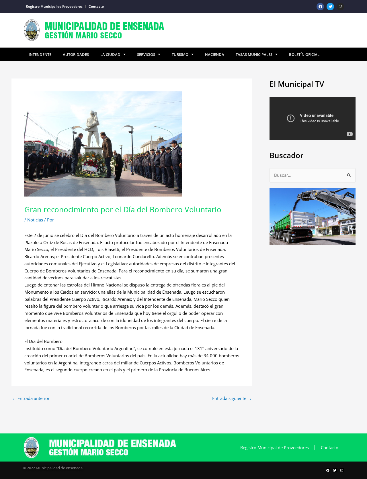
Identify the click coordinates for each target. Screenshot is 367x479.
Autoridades (76, 54)
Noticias (35, 220)
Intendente (40, 54)
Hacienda (214, 54)
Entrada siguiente (232, 398)
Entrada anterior (31, 398)
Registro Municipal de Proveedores (54, 6)
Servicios (146, 54)
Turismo (180, 54)
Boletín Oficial (304, 54)
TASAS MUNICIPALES (254, 54)
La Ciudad (110, 54)
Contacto (96, 6)
